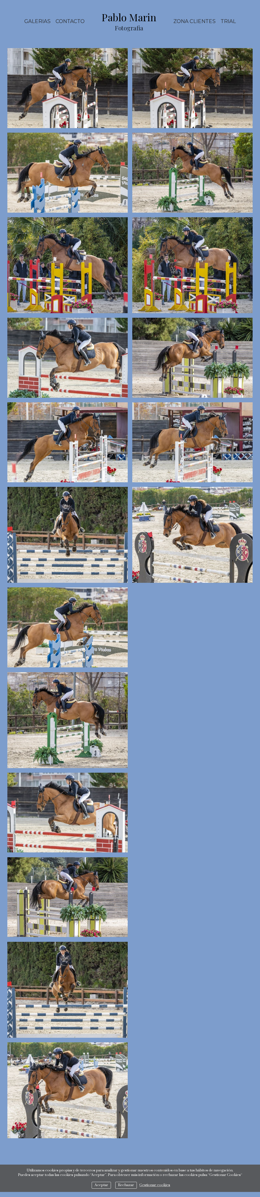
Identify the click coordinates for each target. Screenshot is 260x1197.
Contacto (70, 21)
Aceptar (101, 1185)
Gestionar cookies (154, 1185)
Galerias (37, 21)
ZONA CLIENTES (194, 21)
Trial (228, 21)
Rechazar (126, 1185)
